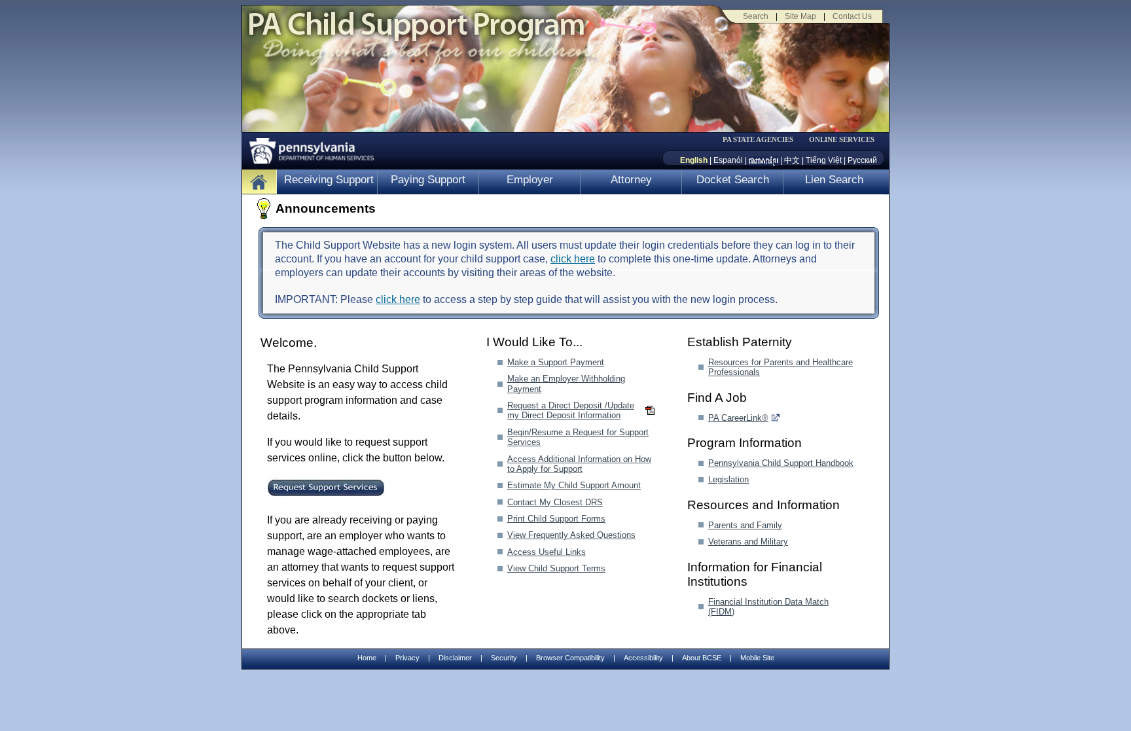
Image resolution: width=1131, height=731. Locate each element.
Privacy (407, 658)
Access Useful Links (546, 552)
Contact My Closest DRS (555, 502)
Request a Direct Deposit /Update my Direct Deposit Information (570, 410)
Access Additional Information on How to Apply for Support (579, 464)
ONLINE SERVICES (841, 139)
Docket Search (732, 179)
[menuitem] (762, 139)
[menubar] (762, 139)
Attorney (631, 179)
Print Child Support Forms (556, 519)
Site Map (800, 16)
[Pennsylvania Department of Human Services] (307, 147)
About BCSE (701, 658)
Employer (530, 179)
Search (755, 16)
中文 (792, 160)
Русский (862, 160)
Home (366, 658)
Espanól (728, 160)
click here (572, 258)
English (694, 160)
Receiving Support (329, 179)
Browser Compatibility (570, 658)
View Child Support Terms (556, 568)
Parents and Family (745, 525)
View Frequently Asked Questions (571, 535)
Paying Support (428, 179)
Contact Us (852, 16)
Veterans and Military (748, 541)
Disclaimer (455, 658)
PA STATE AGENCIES (758, 139)
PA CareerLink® (738, 418)
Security (504, 658)
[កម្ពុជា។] (763, 160)
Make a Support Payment (555, 362)
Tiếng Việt (824, 160)
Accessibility (643, 658)
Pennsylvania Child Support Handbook (780, 463)
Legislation (728, 479)
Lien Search (834, 179)
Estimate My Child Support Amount (574, 485)
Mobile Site (757, 658)
